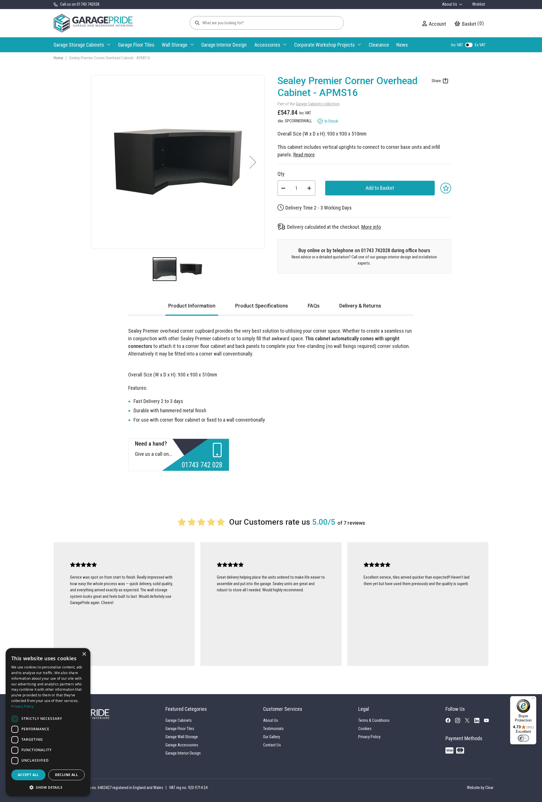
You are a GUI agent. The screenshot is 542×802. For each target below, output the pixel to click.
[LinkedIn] (479, 722)
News (402, 45)
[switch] (523, 738)
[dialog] (48, 722)
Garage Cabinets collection (318, 104)
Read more (304, 155)
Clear (489, 787)
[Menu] (533, 699)
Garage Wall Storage (181, 737)
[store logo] (93, 23)
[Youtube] (488, 721)
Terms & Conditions (374, 720)
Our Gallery (271, 737)
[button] (253, 162)
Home (58, 58)
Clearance (379, 45)
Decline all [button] (66, 774)
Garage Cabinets (178, 720)
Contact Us (272, 745)
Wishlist (478, 4)
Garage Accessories (181, 745)
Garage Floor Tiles (136, 45)
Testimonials (273, 728)
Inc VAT (457, 45)
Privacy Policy (369, 737)
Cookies (364, 728)
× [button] (84, 654)
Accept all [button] (28, 774)
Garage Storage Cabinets (79, 45)
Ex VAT (480, 45)
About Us (450, 4)
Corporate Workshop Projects (324, 45)
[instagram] (460, 722)
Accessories (267, 45)
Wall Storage (174, 45)
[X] (469, 721)
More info (371, 227)
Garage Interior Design (224, 45)
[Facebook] (450, 721)
